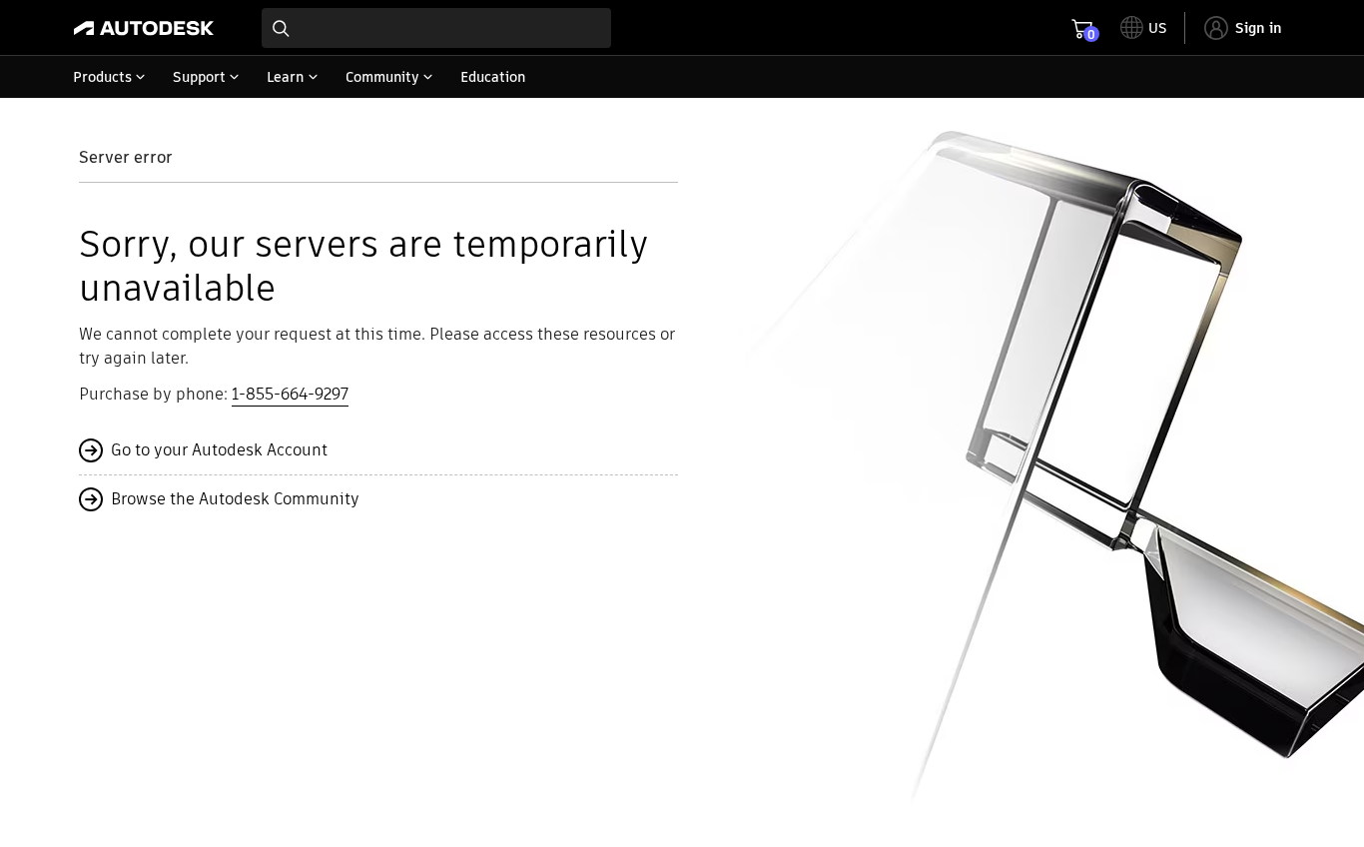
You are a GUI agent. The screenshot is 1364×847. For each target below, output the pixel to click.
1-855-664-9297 (290, 394)
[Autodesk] (144, 28)
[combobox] (436, 28)
